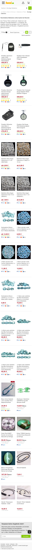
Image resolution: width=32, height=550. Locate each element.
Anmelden (26, 536)
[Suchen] (30, 8)
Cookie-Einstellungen (23, 545)
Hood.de (10, 3)
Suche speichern (26, 35)
